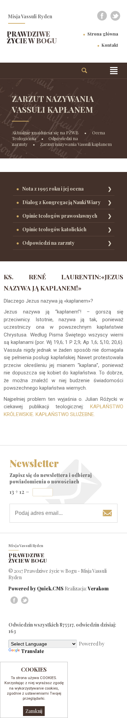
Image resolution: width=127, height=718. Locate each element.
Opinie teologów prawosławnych (59, 216)
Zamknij (33, 711)
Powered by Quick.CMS (36, 588)
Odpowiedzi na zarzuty (48, 243)
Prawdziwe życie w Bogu (32, 37)
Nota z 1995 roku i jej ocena (53, 189)
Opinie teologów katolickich (54, 229)
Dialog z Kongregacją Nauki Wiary (61, 202)
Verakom (98, 588)
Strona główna (102, 34)
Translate (32, 651)
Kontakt (110, 45)
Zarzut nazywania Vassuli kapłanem (76, 144)
